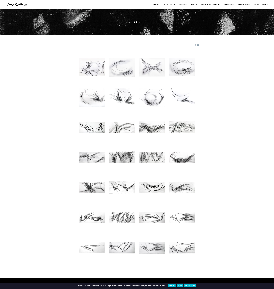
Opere (156, 5)
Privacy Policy (190, 286)
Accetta (172, 286)
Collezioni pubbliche (210, 5)
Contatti (266, 5)
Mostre (194, 5)
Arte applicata (169, 5)
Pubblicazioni (244, 5)
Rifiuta (180, 286)
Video (256, 5)
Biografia (183, 5)
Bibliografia (229, 5)
